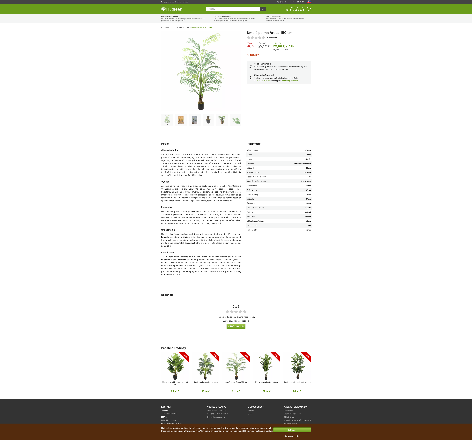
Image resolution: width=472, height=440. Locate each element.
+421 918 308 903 (294, 10)
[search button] (263, 9)
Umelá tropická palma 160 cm (205, 382)
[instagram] (285, 2)
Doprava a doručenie (292, 414)
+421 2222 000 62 (262, 81)
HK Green (164, 5)
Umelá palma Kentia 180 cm (266, 382)
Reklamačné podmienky (216, 411)
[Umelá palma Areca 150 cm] (167, 120)
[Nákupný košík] (309, 9)
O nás (250, 414)
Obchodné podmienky (216, 417)
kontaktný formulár (290, 81)
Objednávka (289, 417)
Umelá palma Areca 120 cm (236, 382)
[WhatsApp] (278, 2)
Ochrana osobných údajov (217, 414)
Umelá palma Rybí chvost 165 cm (296, 382)
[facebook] (281, 2)
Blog (292, 2)
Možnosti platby (290, 423)
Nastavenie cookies (292, 436)
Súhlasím (292, 430)
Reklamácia (288, 411)
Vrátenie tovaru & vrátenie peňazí (297, 420)
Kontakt (300, 2)
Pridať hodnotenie (236, 326)
